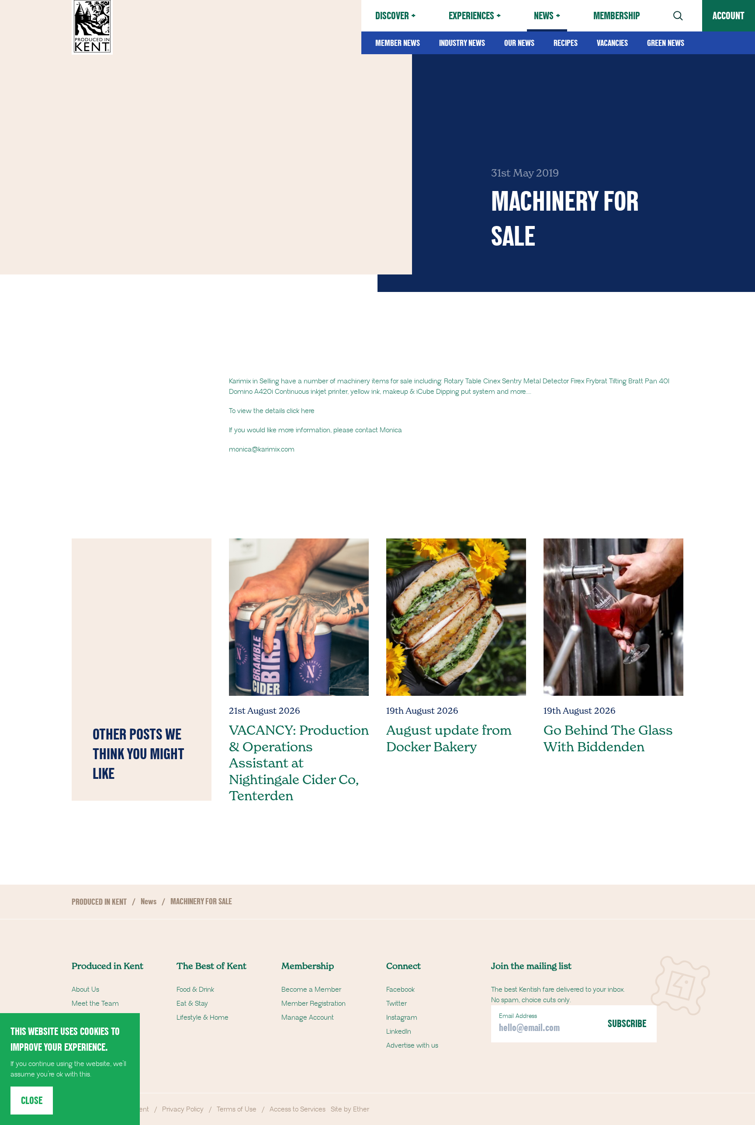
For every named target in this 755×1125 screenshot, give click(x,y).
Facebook (400, 989)
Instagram (401, 1017)
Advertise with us (412, 1045)
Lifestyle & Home (203, 1017)
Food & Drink (195, 989)
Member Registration (313, 1003)
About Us (85, 989)
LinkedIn (398, 1031)
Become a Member (311, 989)
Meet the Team (95, 1003)
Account (729, 15)
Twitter (396, 1003)
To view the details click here (272, 410)
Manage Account (307, 1017)
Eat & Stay (192, 1003)
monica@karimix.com (261, 449)
